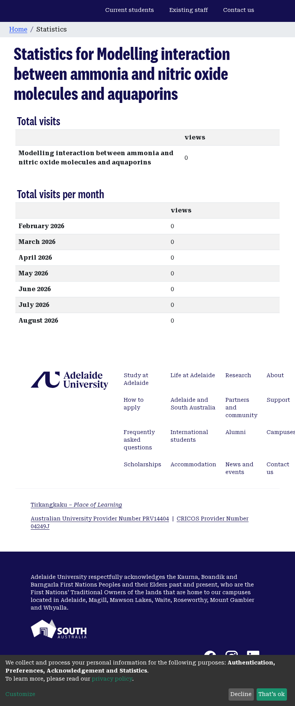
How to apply (134, 404)
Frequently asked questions (139, 440)
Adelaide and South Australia (193, 404)
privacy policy (112, 679)
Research (238, 375)
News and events (239, 468)
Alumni (235, 432)
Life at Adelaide (193, 375)
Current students (129, 10)
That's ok (272, 694)
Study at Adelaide (136, 379)
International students (189, 436)
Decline (241, 694)
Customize (20, 694)
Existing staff (188, 10)
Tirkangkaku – (76, 505)
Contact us (238, 10)
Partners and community (241, 407)
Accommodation (193, 464)
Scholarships (142, 464)
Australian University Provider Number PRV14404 (100, 518)
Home (18, 29)
